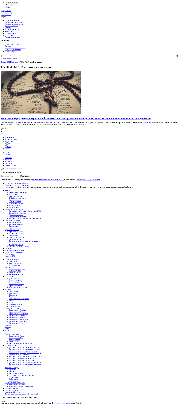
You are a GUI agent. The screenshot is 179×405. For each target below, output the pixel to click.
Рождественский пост (17, 336)
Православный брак (16, 286)
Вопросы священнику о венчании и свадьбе (24, 349)
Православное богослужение (15, 48)
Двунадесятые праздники (18, 213)
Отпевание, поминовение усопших (21, 375)
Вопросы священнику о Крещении (21, 360)
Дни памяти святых (16, 215)
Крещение (12, 370)
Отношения (9, 248)
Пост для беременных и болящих (21, 343)
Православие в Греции (17, 315)
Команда (8, 160)
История (8, 267)
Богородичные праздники (18, 217)
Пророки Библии (15, 200)
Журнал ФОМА (6, 62)
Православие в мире (12, 308)
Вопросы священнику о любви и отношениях (25, 362)
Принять (78, 403)
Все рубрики (9, 35)
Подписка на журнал (12, 37)
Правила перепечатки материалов (17, 185)
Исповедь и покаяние (16, 373)
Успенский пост (14, 340)
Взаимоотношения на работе (19, 287)
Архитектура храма (16, 232)
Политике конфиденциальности (63, 403)
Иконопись (13, 295)
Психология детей (15, 239)
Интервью (8, 325)
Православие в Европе (17, 317)
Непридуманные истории (14, 22)
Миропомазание (15, 377)
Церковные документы (13, 390)
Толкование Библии (16, 203)
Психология (9, 276)
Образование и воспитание (14, 252)
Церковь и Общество (12, 392)
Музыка (12, 297)
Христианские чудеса (16, 263)
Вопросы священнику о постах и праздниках (25, 218)
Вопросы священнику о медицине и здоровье (25, 364)
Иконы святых (14, 226)
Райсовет (8, 46)
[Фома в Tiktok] (8, 143)
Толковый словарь (15, 304)
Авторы (15, 62)
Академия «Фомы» (11, 26)
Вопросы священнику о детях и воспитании (24, 241)
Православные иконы (12, 220)
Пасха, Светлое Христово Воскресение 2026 (25, 211)
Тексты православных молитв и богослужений (21, 394)
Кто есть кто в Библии (17, 196)
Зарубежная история (16, 274)
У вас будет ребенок (16, 245)
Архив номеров (10, 165)
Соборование (14, 379)
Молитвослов (10, 31)
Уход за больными (15, 280)
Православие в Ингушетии (18, 319)
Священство (13, 381)
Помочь (8, 11)
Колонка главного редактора (15, 250)
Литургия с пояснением (17, 384)
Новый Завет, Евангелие (18, 192)
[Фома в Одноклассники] (11, 139)
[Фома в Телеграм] (9, 141)
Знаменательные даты (17, 269)
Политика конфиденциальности (16, 183)
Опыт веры (13, 261)
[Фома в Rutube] (8, 147)
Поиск (8, 7)
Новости (8, 28)
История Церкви (15, 271)
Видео (7, 330)
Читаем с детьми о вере (13, 50)
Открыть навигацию (12, 3)
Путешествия (9, 254)
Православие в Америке (17, 310)
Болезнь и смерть (15, 278)
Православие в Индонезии (18, 321)
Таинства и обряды (12, 368)
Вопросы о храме (15, 366)
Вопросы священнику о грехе (19, 355)
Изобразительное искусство (19, 299)
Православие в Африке (17, 312)
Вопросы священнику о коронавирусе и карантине (27, 356)
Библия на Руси (14, 205)
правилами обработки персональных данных (48, 180)
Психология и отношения (14, 24)
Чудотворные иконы (16, 228)
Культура (8, 289)
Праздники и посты (12, 334)
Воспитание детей (11, 235)
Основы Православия (12, 20)
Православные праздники (14, 209)
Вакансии (8, 161)
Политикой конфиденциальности (88, 180)
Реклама (8, 156)
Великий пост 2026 (16, 338)
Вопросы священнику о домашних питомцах (25, 353)
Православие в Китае (16, 323)
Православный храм (12, 230)
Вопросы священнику (13, 29)
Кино (11, 301)
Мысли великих (15, 306)
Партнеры (8, 163)
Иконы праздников (16, 224)
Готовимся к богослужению (15, 383)
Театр (11, 302)
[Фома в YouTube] (9, 145)
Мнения (8, 327)
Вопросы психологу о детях (19, 246)
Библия (7, 190)
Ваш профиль (10, 5)
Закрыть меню (6, 13)
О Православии (14, 265)
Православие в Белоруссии (18, 314)
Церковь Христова (11, 388)
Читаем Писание (15, 202)
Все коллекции (10, 51)
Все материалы (10, 33)
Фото (7, 329)
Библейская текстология (17, 198)
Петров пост (13, 341)
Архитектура (13, 291)
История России (15, 272)
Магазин (8, 154)
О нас (7, 152)
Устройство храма (15, 233)
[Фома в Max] (7, 149)
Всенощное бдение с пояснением (21, 386)
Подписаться (25, 176)
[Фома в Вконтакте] (9, 137)
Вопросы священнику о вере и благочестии (24, 347)
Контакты (8, 158)
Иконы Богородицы (16, 222)
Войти (15, 58)
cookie (24, 187)
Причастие (13, 371)
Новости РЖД (10, 256)
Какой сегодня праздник (13, 44)
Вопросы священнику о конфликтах (22, 358)
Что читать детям (15, 243)
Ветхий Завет (14, 194)
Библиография (14, 207)
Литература (13, 293)
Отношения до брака (16, 284)
